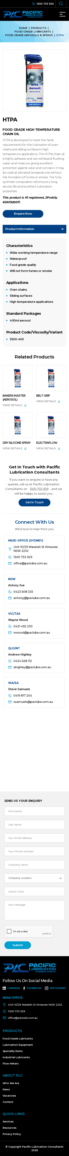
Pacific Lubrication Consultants (42, 1146)
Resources (9, 1127)
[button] (62, 14)
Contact (8, 1102)
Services (8, 1121)
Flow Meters (11, 1063)
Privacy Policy (12, 1134)
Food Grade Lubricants (33, 31)
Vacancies (9, 1095)
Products (38, 28)
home (23, 28)
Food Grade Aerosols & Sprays (29, 35)
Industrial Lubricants (16, 1057)
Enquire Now (23, 213)
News (6, 1089)
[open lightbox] (34, 80)
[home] (25, 14)
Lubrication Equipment (18, 1044)
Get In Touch (34, 502)
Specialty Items (13, 1051)
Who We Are (11, 1083)
